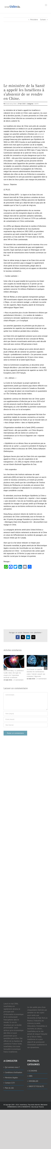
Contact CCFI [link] (10, 1083)
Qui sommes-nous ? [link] (12, 1067)
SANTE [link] (36, 104)
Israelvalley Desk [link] (11, 104)
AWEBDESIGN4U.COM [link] (13, 1107)
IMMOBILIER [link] (33, 1081)
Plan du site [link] (9, 1088)
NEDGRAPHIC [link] (26, 1107)
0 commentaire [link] (18, 680)
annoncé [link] (41, 134)
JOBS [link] (30, 1076)
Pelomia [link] (41, 1107)
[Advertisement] (25, 58)
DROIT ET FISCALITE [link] (36, 1086)
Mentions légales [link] (11, 1077)
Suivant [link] (43, 19)
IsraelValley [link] (23, 1105)
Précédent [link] (34, 19)
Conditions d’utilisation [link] (13, 1072)
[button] (5, 668)
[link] (12, 6)
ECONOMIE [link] (33, 1071)
